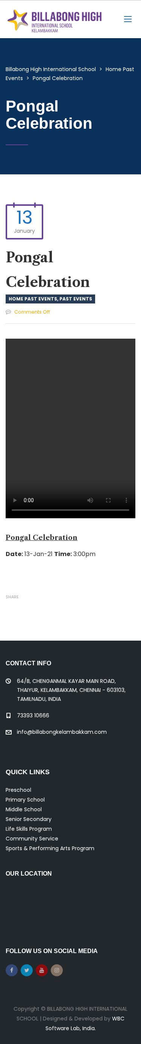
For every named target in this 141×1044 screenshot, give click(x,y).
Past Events (75, 299)
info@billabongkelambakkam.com (62, 732)
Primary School (25, 799)
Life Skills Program (29, 829)
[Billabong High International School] (55, 19)
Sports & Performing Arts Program (50, 848)
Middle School (24, 809)
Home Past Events (33, 299)
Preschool (18, 790)
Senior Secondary (29, 819)
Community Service (32, 838)
